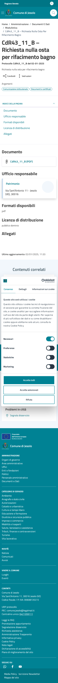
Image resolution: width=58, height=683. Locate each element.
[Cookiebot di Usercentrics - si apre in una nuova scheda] (42, 281)
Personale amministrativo (15, 477)
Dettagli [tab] (23, 289)
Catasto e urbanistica (12, 506)
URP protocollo (9, 607)
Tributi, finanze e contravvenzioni (19, 531)
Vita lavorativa (9, 538)
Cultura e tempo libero (13, 510)
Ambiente (7, 495)
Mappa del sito (11, 677)
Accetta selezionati (29, 390)
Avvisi (5, 560)
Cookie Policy (8, 641)
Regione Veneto (11, 3)
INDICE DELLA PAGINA (12, 103)
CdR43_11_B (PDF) (21, 162)
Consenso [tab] (8, 289)
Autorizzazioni (9, 503)
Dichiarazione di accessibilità (16, 648)
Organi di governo (11, 460)
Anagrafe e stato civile (13, 499)
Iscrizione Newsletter (29, 674)
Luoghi (5, 574)
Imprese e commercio (12, 520)
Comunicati (7, 556)
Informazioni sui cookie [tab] (43, 289)
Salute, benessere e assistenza (17, 528)
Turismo (6, 535)
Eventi (5, 578)
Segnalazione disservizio (14, 627)
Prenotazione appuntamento (16, 623)
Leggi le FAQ (8, 620)
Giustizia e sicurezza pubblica (16, 517)
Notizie (5, 553)
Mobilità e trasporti (11, 524)
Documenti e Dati (10, 481)
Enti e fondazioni (10, 470)
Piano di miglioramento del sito (17, 652)
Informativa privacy (11, 638)
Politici (5, 474)
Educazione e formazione (14, 513)
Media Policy (10, 674)
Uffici (4, 467)
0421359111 (26, 614)
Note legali (7, 645)
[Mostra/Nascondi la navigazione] (2, 13)
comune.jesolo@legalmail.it (21, 610)
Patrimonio (12, 184)
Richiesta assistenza (12, 631)
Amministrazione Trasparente (17, 634)
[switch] (50, 348)
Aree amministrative (12, 463)
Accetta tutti (29, 380)
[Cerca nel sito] (53, 12)
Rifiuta (29, 399)
